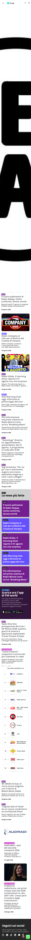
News (3, 294)
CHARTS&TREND (7, 649)
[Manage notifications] (23, 936)
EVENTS (4, 334)
